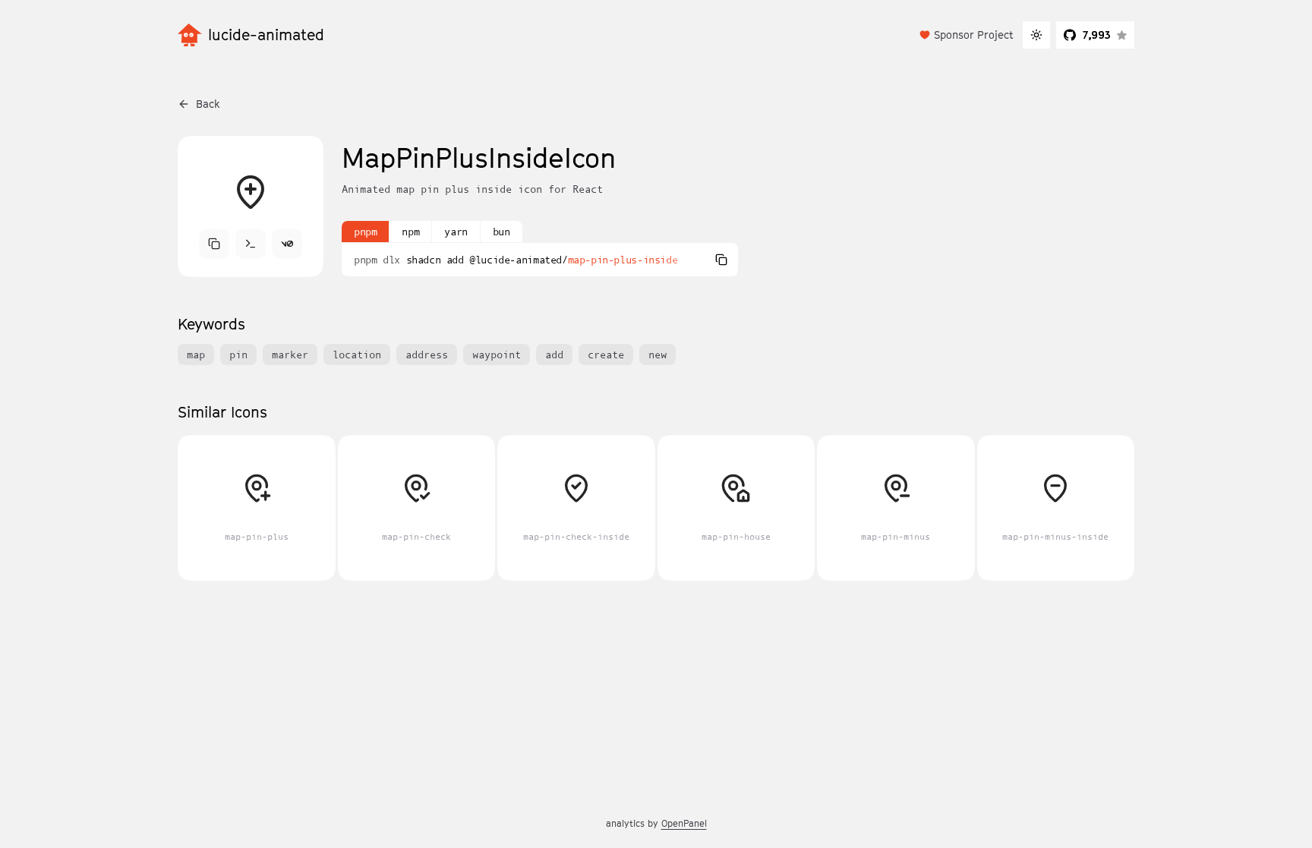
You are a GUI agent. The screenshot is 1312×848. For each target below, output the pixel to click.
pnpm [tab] (365, 231)
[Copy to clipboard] (721, 259)
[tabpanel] (540, 259)
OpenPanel (684, 823)
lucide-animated (266, 35)
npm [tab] (410, 231)
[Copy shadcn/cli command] (250, 244)
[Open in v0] (287, 244)
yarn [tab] (455, 231)
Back (208, 103)
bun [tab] (501, 231)
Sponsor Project (974, 34)
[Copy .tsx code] (214, 244)
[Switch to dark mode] (1036, 35)
